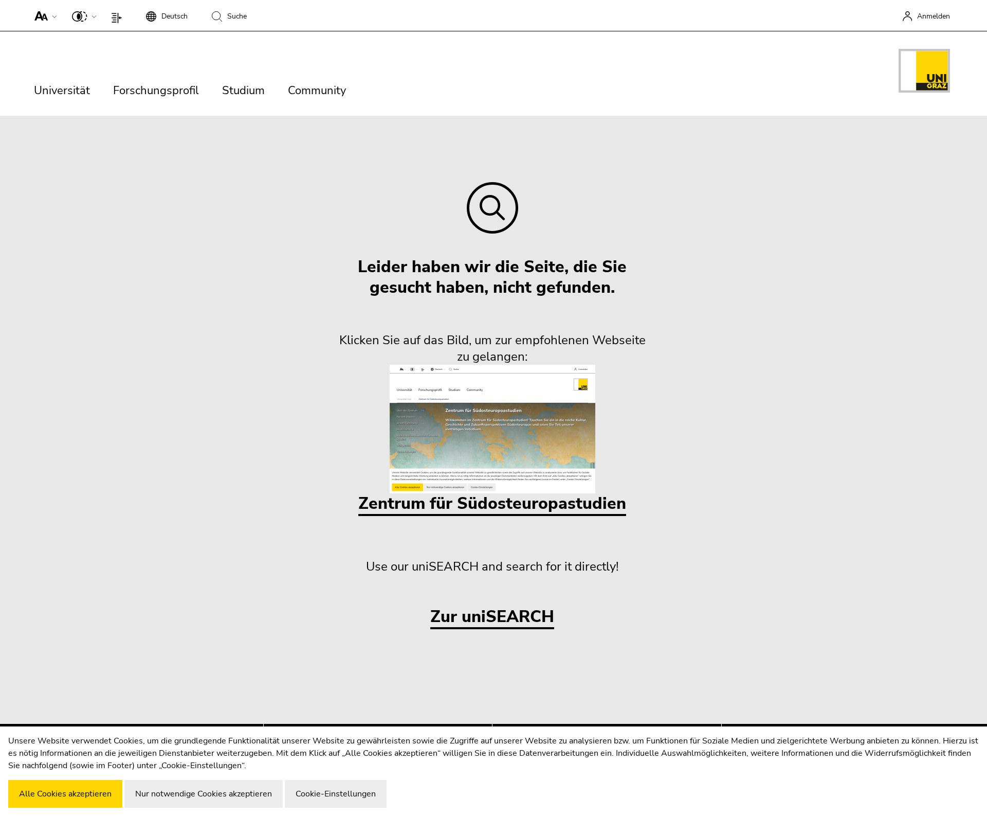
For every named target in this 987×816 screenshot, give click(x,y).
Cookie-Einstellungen (336, 794)
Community (317, 90)
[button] (43, 15)
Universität (62, 90)
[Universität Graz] (924, 72)
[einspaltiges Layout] (119, 15)
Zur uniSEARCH (492, 617)
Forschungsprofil (156, 90)
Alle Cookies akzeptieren (65, 794)
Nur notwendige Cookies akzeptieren (203, 794)
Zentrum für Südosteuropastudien (492, 503)
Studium (243, 90)
